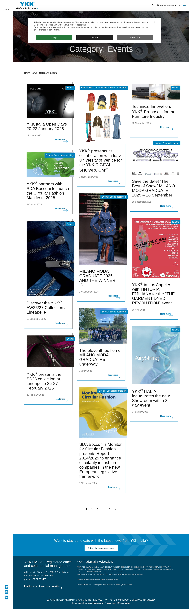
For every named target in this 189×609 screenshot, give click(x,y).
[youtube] (6, 587)
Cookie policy (124, 603)
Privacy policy (110, 603)
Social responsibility (99, 87)
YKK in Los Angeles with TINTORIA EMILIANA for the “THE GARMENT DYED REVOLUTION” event (153, 293)
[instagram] (6, 592)
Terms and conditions (93, 603)
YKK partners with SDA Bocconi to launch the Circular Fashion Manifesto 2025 (48, 191)
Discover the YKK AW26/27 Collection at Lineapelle (47, 307)
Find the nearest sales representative (42, 586)
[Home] (27, 5)
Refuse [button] (94, 37)
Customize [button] (135, 37)
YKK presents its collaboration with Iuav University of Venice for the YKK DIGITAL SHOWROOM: (100, 160)
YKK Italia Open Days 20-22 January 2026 (47, 126)
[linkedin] (6, 597)
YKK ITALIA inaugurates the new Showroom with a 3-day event (151, 398)
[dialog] (94, 30)
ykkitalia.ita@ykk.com (42, 575)
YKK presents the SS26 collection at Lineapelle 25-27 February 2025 (44, 381)
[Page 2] (115, 509)
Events (70, 87)
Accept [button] (54, 37)
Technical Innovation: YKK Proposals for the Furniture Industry (153, 111)
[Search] (151, 5)
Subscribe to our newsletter (101, 548)
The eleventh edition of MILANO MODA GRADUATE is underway (100, 357)
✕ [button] (154, 22)
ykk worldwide (167, 5)
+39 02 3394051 (40, 579)
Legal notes (77, 603)
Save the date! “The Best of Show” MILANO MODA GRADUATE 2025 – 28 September (153, 188)
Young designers (118, 87)
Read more (60, 139)
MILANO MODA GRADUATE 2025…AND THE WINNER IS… (98, 278)
